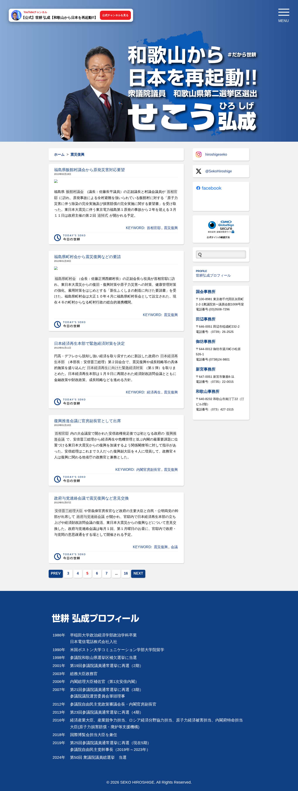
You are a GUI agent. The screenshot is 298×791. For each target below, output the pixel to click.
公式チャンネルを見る (115, 15)
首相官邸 (154, 228)
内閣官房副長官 (148, 469)
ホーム (59, 154)
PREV (56, 573)
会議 (174, 547)
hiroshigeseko (216, 154)
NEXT (138, 573)
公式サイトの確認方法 (218, 237)
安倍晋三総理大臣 (69, 511)
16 (126, 573)
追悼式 (103, 215)
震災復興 (171, 228)
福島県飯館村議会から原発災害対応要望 (89, 170)
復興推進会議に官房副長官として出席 (87, 421)
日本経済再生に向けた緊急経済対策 (115, 368)
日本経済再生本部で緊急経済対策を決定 (89, 343)
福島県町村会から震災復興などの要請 (87, 257)
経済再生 (154, 392)
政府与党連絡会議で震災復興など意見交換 (91, 498)
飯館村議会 (75, 192)
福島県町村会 (65, 279)
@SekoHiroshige (218, 171)
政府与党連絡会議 (90, 517)
